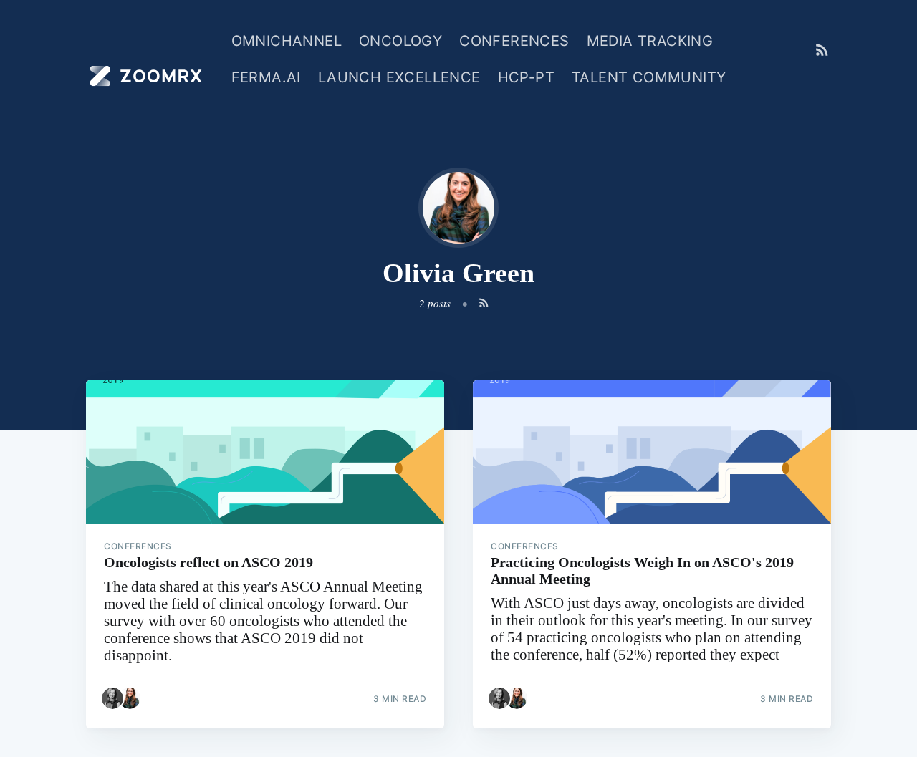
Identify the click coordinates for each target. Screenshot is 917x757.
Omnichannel (286, 40)
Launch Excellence (399, 77)
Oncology (400, 40)
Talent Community (649, 77)
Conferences (514, 40)
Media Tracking (650, 40)
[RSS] (822, 50)
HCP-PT (526, 77)
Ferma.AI (266, 77)
